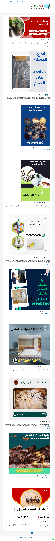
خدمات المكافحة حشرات (47, 422)
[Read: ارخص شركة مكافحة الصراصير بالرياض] (35, 180)
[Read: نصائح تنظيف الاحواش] (29, 27)
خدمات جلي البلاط (12, 4)
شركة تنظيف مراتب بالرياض (44, 366)
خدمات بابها (23, 1)
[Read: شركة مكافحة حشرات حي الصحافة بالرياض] (35, 125)
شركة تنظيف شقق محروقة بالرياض (42, 257)
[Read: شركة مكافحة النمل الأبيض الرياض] (29, 453)
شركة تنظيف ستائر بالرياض (44, 311)
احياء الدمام (11, 1)
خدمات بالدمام (26, 4)
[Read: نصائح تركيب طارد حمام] (29, 71)
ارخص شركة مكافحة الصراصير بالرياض (41, 202)
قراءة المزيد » (48, 46)
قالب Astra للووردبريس (23, 537)
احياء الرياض (6, 1)
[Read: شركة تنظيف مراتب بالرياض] (29, 344)
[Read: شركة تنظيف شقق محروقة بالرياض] (29, 234)
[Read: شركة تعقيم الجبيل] (31, 503)
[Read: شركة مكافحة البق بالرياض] (29, 398)
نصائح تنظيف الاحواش (45, 39)
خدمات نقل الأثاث (20, 11)
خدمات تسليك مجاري (19, 4)
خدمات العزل (6, 4)
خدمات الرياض (26, 11)
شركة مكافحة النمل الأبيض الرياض (42, 475)
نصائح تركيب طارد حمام (44, 94)
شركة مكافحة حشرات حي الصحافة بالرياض (40, 147)
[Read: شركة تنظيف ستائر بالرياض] (29, 289)
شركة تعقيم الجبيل (46, 521)
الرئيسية (27, 1)
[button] (21, 1)
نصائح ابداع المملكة (17, 1)
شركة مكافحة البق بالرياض (44, 421)
